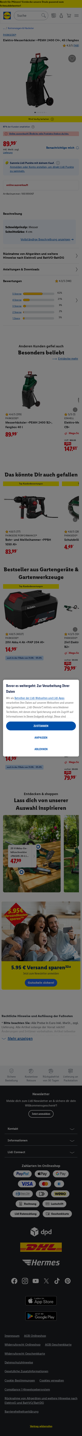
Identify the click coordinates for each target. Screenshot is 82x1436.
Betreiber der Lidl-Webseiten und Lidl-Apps (39, 698)
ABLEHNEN (41, 749)
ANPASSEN (41, 737)
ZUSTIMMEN (41, 726)
